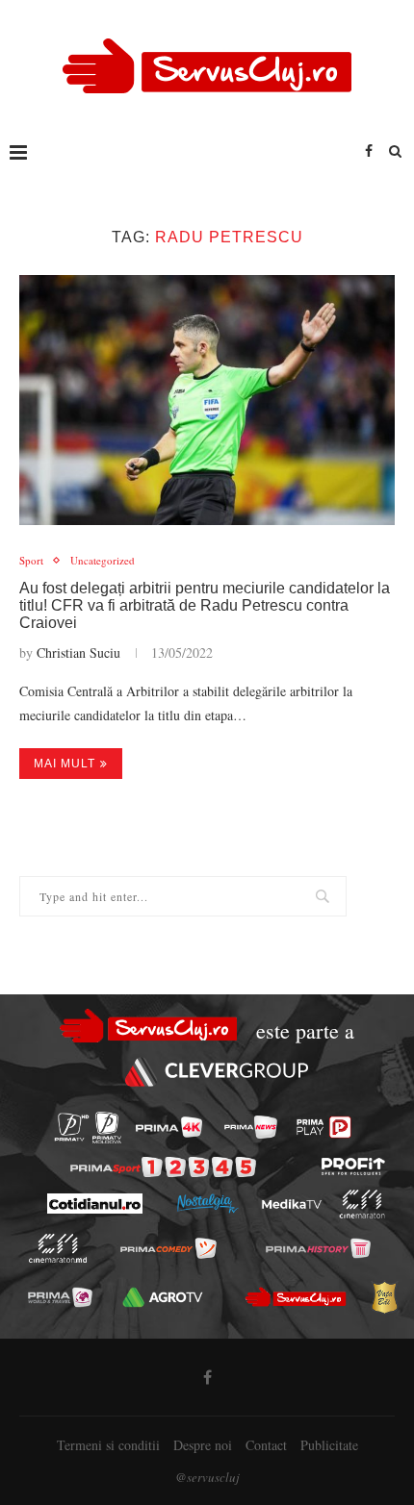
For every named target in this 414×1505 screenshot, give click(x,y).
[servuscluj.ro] (296, 1297)
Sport (31, 560)
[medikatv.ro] (291, 1204)
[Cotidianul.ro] (94, 1203)
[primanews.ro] (250, 1127)
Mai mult (64, 763)
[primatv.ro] (72, 1127)
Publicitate (329, 1445)
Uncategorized (102, 560)
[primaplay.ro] (323, 1127)
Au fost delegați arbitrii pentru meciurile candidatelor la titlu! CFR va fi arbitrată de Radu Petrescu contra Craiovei (204, 605)
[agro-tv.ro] (163, 1296)
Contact (266, 1445)
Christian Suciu (78, 652)
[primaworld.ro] (60, 1296)
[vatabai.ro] (384, 1297)
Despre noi (202, 1445)
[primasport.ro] (163, 1167)
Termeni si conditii (108, 1445)
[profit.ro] (353, 1166)
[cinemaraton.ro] (361, 1204)
